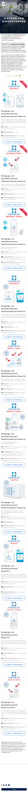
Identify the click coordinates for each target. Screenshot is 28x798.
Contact (14, 789)
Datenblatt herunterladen (14, 464)
